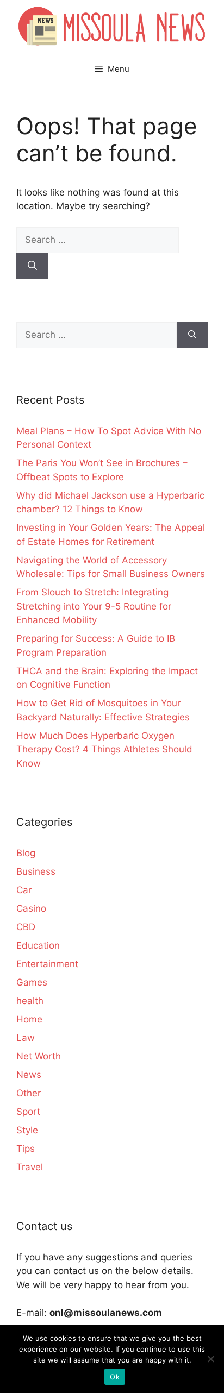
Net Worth (38, 1056)
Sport (28, 1111)
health (29, 1000)
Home (29, 1019)
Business (35, 871)
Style (27, 1130)
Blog (25, 853)
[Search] (32, 266)
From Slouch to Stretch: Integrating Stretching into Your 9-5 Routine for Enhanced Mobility (93, 606)
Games (31, 982)
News (28, 1074)
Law (25, 1037)
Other (28, 1093)
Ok (115, 1376)
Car (24, 889)
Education (38, 945)
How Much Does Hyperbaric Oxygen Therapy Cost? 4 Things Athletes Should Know (104, 749)
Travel (29, 1167)
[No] (210, 1358)
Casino (31, 908)
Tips (25, 1148)
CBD (25, 926)
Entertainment (47, 963)
